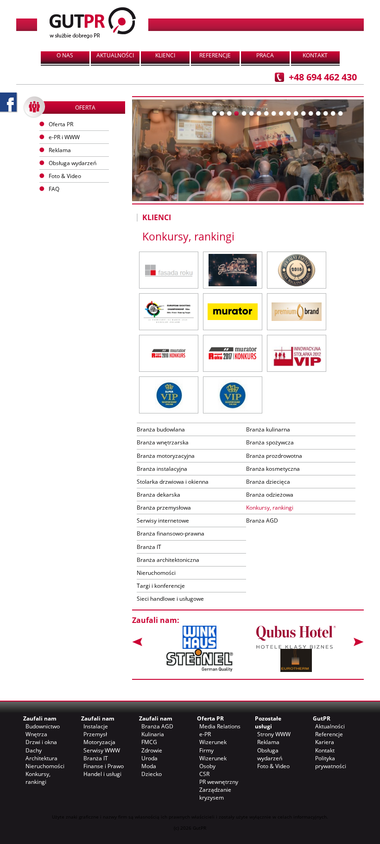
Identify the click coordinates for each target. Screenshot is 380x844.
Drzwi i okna (41, 742)
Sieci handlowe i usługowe (170, 599)
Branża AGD (262, 520)
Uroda (149, 758)
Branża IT (149, 547)
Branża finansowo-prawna (170, 533)
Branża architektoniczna (168, 560)
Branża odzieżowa (269, 495)
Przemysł (95, 734)
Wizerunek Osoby (213, 762)
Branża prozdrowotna (274, 456)
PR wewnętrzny (218, 782)
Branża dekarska (158, 495)
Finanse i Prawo (103, 766)
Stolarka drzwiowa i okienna (173, 482)
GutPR (321, 718)
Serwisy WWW (101, 750)
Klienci (165, 55)
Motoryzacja (99, 742)
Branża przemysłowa (164, 507)
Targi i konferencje (161, 586)
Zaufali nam (40, 718)
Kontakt (315, 55)
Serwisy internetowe (163, 520)
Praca (265, 55)
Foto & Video (273, 766)
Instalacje (95, 726)
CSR (204, 774)
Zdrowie (151, 750)
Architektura (41, 758)
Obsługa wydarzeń (72, 163)
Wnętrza (36, 734)
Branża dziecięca (268, 482)
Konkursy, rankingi (269, 507)
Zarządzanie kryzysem (215, 793)
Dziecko (151, 774)
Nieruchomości (156, 573)
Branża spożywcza (270, 442)
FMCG (149, 742)
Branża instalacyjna (162, 469)
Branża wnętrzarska (163, 442)
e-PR (205, 734)
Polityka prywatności (330, 762)
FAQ (54, 189)
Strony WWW (274, 734)
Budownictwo (42, 726)
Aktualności (115, 55)
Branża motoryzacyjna (166, 456)
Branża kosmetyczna (273, 469)
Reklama (268, 742)
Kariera (324, 742)
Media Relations (220, 726)
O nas (65, 55)
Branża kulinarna (268, 429)
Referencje (215, 55)
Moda (148, 766)
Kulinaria (152, 734)
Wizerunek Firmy (213, 746)
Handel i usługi (102, 774)
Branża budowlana (161, 429)
